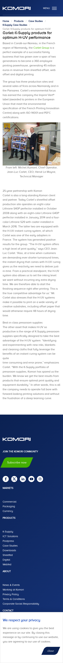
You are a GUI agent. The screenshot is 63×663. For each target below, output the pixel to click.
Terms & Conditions (14, 599)
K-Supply (8, 531)
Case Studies (10, 545)
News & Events (11, 585)
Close (51, 650)
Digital (6, 559)
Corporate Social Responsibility (21, 603)
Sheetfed (8, 555)
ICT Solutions (10, 536)
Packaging (9, 506)
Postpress (8, 541)
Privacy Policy (11, 594)
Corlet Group (41, 47)
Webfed (7, 564)
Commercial (9, 501)
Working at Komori (13, 589)
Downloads (9, 550)
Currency (8, 511)
